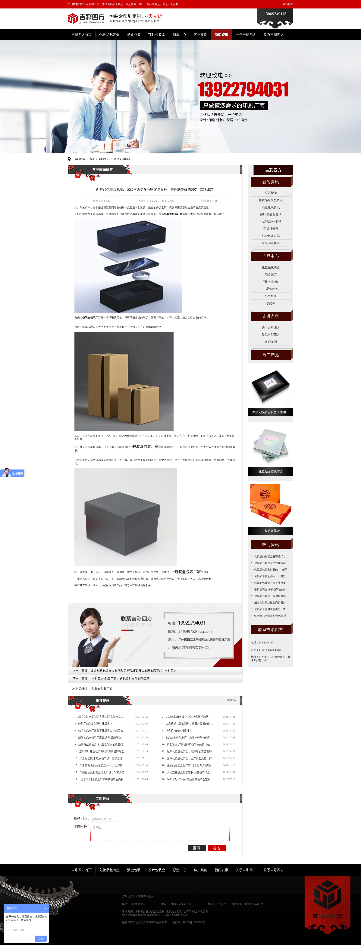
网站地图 (288, 4)
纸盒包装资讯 (271, 235)
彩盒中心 (179, 35)
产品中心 (270, 256)
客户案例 (200, 35)
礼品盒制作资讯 (270, 221)
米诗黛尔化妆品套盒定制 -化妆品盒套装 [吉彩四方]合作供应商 (171, 911)
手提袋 (270, 303)
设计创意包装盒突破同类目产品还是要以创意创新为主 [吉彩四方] (134, 670)
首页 (92, 159)
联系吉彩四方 (274, 35)
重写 (197, 848)
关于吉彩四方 (246, 35)
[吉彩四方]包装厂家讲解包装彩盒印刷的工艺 (120, 678)
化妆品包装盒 (109, 35)
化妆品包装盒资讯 (271, 200)
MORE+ (231, 700)
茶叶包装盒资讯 (270, 214)
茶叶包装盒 (156, 35)
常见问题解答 (122, 159)
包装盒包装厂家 (101, 688)
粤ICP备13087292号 (194, 922)
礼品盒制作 (270, 288)
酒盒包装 (134, 35)
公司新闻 (271, 193)
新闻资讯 (221, 35)
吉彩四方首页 (81, 35)
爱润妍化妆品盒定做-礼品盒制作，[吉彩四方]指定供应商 (155, 915)
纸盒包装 (271, 296)
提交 (217, 848)
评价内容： (82, 826)
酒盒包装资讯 (271, 207)
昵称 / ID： (82, 818)
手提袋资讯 (270, 228)
